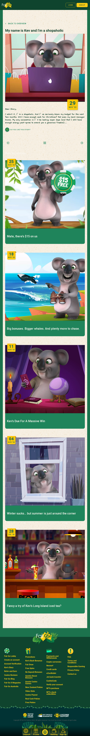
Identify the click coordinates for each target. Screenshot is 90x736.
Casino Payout (31, 695)
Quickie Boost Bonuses (31, 677)
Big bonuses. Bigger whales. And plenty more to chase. (43, 328)
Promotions (30, 657)
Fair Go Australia (11, 686)
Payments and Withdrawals (52, 657)
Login (70, 5)
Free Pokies (30, 702)
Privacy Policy (73, 670)
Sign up (82, 5)
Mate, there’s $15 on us (22, 236)
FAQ (69, 657)
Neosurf (49, 665)
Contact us (72, 674)
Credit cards (51, 669)
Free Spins (29, 668)
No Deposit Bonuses (33, 672)
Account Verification (12, 664)
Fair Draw (29, 664)
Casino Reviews (10, 675)
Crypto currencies (53, 662)
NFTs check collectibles (51, 693)
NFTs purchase (52, 688)
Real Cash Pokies (32, 699)
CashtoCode (51, 681)
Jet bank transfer (53, 677)
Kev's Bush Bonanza (33, 661)
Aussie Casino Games (31, 683)
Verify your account (54, 684)
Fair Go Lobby (10, 656)
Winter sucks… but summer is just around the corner (41, 513)
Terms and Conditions (72, 662)
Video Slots (30, 691)
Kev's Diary (8, 667)
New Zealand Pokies (34, 687)
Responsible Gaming (76, 666)
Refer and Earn (10, 671)
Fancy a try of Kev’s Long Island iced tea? (34, 606)
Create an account (12, 660)
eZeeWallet (51, 673)
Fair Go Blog (9, 679)
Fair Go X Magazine (12, 683)
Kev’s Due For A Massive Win (26, 421)
